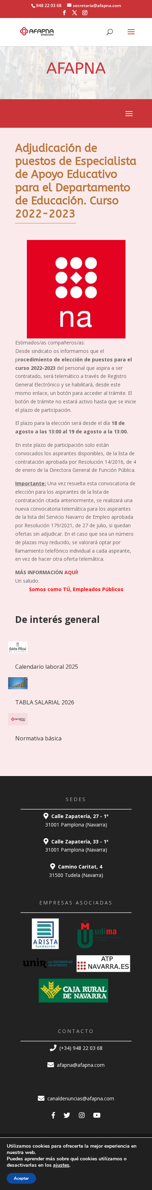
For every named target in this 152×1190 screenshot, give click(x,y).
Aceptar (21, 1178)
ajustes (61, 1165)
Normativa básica (38, 738)
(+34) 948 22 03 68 (80, 1048)
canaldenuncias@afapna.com (80, 1098)
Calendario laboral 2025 (46, 667)
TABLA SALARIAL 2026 (44, 702)
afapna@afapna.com (80, 1065)
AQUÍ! (71, 572)
